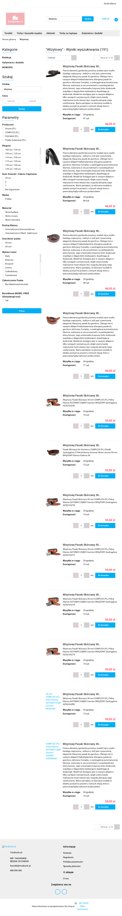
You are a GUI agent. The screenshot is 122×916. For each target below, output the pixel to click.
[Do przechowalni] (118, 129)
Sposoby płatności (71, 866)
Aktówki (50, 33)
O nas (66, 878)
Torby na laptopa (68, 33)
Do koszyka (103, 129)
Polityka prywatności (73, 862)
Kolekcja (7, 57)
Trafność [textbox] (51, 58)
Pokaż (22, 311)
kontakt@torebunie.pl (20, 866)
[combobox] (61, 57)
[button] (69, 847)
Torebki (8, 33)
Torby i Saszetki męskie (29, 33)
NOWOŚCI (7, 67)
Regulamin (68, 857)
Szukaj (22, 109)
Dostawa (67, 853)
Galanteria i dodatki (13, 62)
